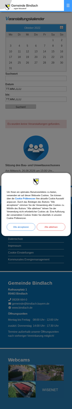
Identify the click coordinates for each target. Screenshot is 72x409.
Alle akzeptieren (21, 227)
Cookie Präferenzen (25, 198)
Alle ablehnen (51, 227)
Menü (68, 5)
